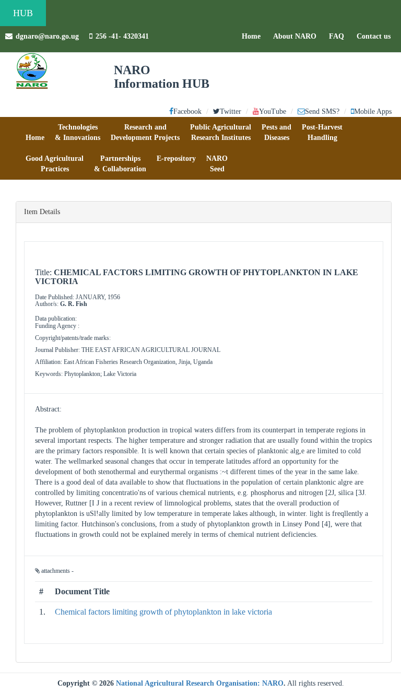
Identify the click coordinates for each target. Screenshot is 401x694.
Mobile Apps (373, 111)
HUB (23, 13)
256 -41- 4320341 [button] (122, 36)
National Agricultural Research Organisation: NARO (200, 683)
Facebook (187, 111)
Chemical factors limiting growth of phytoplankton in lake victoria (163, 611)
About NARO (294, 36)
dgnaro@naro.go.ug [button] (47, 36)
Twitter (230, 111)
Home (254, 36)
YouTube (272, 111)
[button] (35, 132)
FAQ (339, 36)
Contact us (376, 36)
